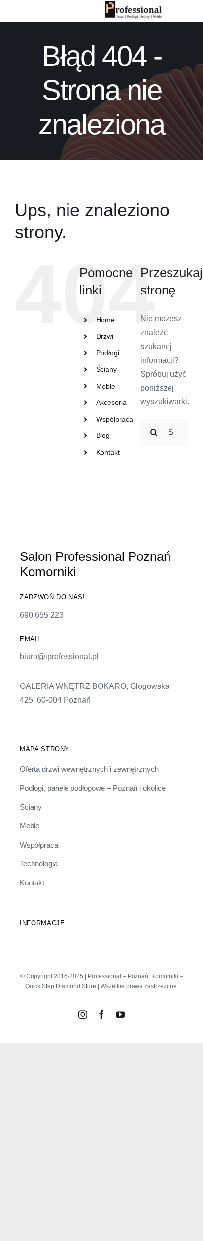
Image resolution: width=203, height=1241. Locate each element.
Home (105, 320)
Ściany (106, 369)
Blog (103, 435)
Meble (105, 386)
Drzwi (104, 336)
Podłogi (107, 353)
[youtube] (120, 1014)
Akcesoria (111, 402)
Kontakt (108, 452)
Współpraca (114, 419)
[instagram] (82, 1014)
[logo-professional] (133, 4)
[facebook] (101, 1014)
